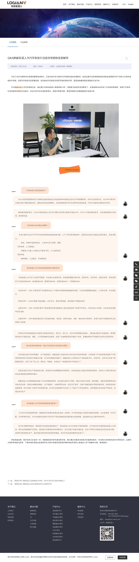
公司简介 (11, 510)
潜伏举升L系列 (58, 520)
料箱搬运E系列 (58, 533)
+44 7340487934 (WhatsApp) (118, 516)
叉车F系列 (56, 530)
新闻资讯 (98, 4)
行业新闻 (24, 42)
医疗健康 (33, 527)
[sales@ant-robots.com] (136, 269)
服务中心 (106, 4)
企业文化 (11, 514)
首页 (64, 4)
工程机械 (33, 524)
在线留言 (115, 4)
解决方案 (80, 4)
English (131, 4)
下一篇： (30, 484)
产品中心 (89, 4)
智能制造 (33, 514)
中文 (124, 4)
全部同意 (122, 557)
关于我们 (72, 4)
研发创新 (11, 517)
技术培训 (80, 514)
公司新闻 (12, 42)
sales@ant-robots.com (112, 519)
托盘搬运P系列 (58, 527)
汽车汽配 (33, 520)
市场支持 (80, 517)
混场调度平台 (57, 510)
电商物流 (33, 510)
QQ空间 (59, 66)
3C (31, 517)
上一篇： (36, 481)
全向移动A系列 (58, 537)
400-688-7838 (113, 514)
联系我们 (11, 520)
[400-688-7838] (136, 264)
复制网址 (69, 66)
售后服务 (80, 510)
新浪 (63, 66)
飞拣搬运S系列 (58, 517)
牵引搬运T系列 (58, 514)
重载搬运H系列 (58, 524)
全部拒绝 (110, 557)
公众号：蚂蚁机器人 (107, 522)
